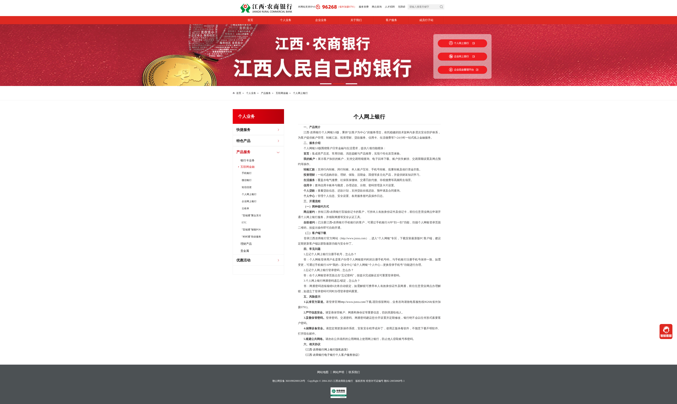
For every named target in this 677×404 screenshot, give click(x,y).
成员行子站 (426, 20)
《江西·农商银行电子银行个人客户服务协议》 (332, 354)
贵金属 (244, 250)
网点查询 (377, 6)
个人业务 (285, 20)
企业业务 (321, 20)
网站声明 (338, 372)
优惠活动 (243, 260)
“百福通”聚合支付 (251, 215)
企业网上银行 (249, 201)
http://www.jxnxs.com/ (353, 301)
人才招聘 (390, 6)
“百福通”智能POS (251, 229)
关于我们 (356, 20)
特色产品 (243, 141)
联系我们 (354, 372)
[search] (426, 7)
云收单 (245, 208)
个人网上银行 (300, 93)
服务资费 (364, 6)
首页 (250, 20)
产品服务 (266, 93)
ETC (244, 222)
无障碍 (401, 6)
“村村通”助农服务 (251, 236)
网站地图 (322, 372)
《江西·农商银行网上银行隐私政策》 (327, 349)
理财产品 (246, 243)
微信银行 (247, 180)
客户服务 (391, 20)
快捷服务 (243, 130)
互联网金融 (282, 93)
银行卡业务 (247, 160)
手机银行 (247, 173)
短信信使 (247, 187)
